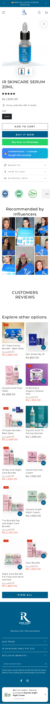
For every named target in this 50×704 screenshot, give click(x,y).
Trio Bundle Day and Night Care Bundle (11, 523)
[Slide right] (45, 3)
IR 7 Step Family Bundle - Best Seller (13, 347)
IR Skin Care (19, 694)
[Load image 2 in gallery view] (28, 71)
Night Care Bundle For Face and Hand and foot (12, 577)
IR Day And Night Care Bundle (12, 471)
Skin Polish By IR (35, 354)
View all (25, 595)
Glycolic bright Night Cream (34, 511)
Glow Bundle (33, 562)
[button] (39, 12)
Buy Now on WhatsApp (25, 142)
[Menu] (3, 12)
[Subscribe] (46, 664)
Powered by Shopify (25, 698)
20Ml (8, 117)
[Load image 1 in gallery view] (21, 71)
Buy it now (25, 134)
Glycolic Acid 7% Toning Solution (35, 432)
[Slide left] (4, 3)
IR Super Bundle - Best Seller (12, 432)
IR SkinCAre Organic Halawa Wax (34, 391)
